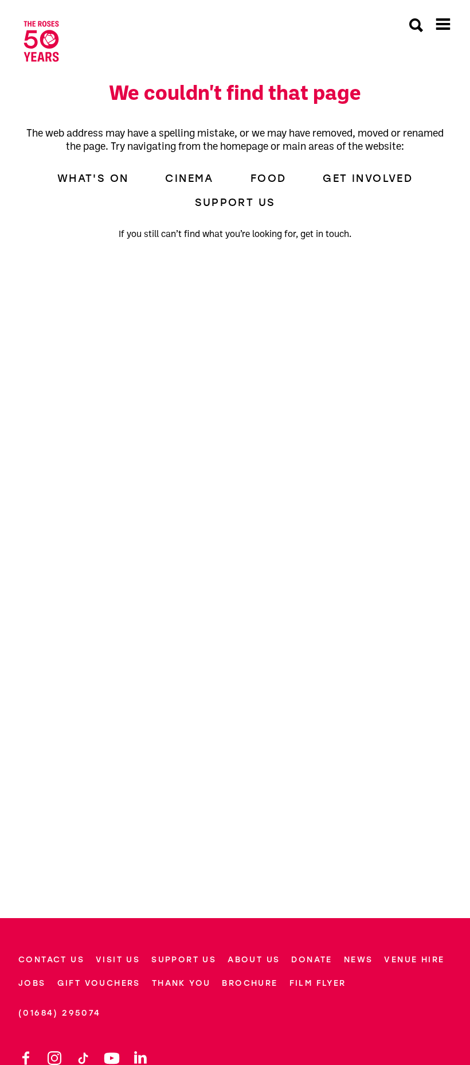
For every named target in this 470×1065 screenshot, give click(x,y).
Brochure (249, 983)
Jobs (32, 983)
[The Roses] (41, 41)
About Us (254, 960)
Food (268, 178)
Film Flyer (317, 983)
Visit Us (118, 960)
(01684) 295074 (59, 1013)
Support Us (235, 202)
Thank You (181, 983)
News (358, 960)
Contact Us (51, 960)
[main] (235, 482)
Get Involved (368, 178)
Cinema (189, 178)
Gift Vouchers (98, 983)
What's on (93, 178)
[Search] (416, 26)
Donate (311, 960)
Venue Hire (414, 960)
